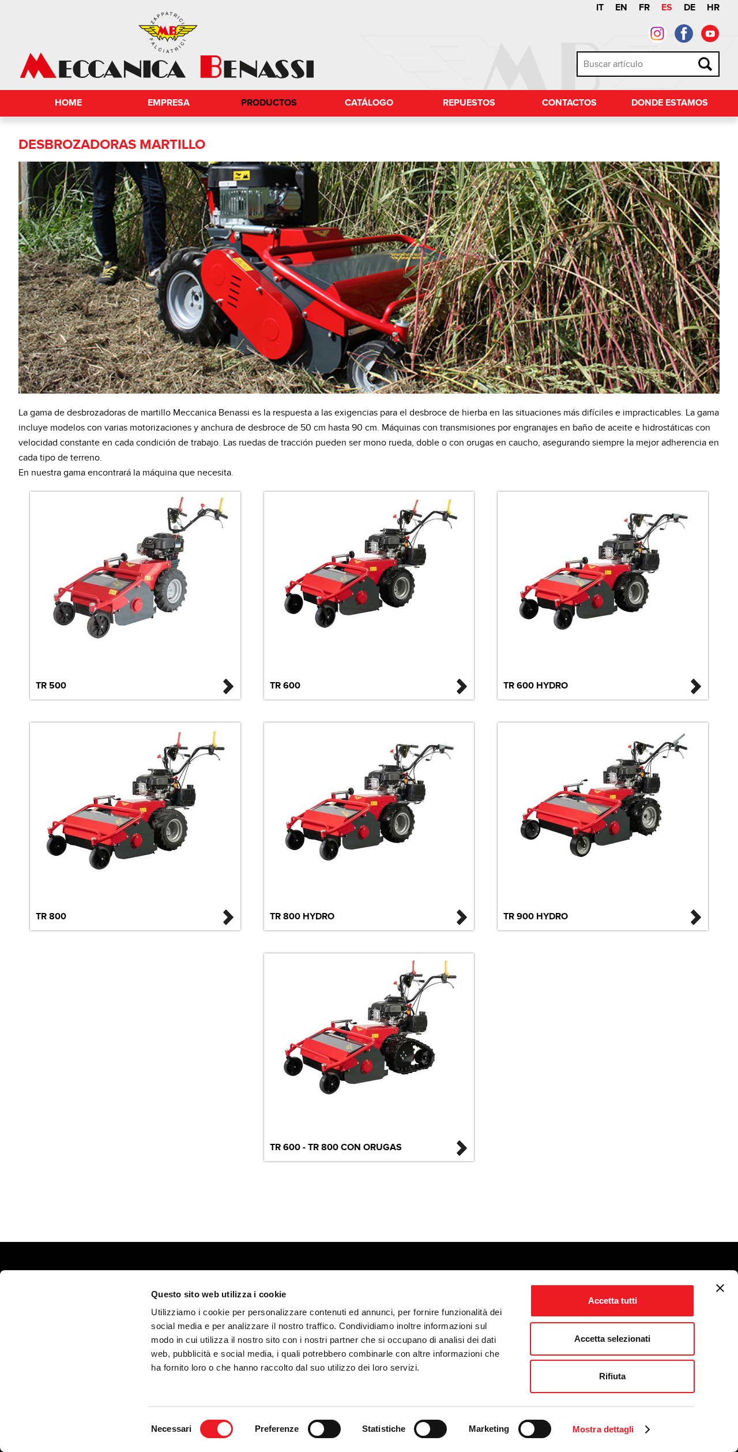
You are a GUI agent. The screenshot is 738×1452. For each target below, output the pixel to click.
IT (600, 7)
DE (689, 7)
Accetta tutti (612, 1300)
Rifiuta (612, 1376)
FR (644, 7)
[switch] (324, 1429)
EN (621, 7)
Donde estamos (669, 103)
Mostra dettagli (603, 1429)
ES (666, 7)
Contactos (569, 103)
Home (68, 103)
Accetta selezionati (612, 1339)
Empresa (169, 103)
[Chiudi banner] (720, 1288)
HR (713, 7)
